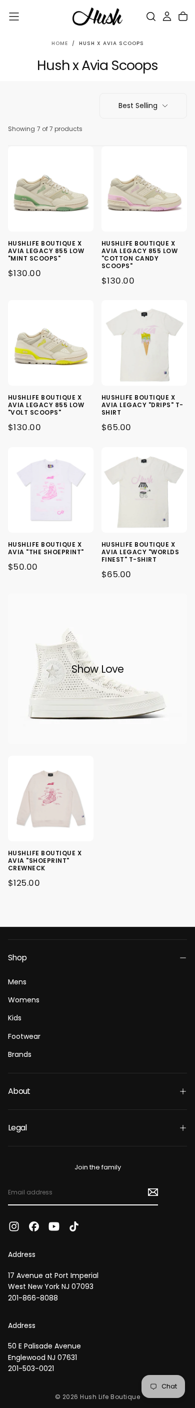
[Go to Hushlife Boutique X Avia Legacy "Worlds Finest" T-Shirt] (144, 490)
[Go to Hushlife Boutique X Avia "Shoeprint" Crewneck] (51, 798)
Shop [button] (17, 957)
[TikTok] (74, 1226)
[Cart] (183, 17)
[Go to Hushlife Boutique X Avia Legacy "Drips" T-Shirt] (144, 343)
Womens (24, 1000)
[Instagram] (14, 1226)
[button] (14, 17)
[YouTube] (54, 1226)
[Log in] (167, 17)
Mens (17, 982)
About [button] (19, 1091)
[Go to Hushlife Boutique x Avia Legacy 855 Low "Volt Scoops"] (51, 343)
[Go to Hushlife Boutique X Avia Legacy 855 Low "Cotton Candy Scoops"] (144, 189)
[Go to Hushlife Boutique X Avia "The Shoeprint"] (51, 490)
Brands (20, 1054)
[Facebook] (34, 1226)
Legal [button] (17, 1127)
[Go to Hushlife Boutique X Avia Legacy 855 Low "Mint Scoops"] (51, 189)
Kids (15, 1018)
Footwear (24, 1036)
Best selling (138, 106)
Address (22, 1254)
